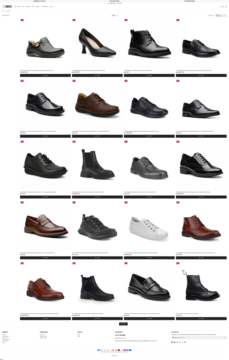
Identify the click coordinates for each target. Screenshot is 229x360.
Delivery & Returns (43, 336)
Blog (51, 6)
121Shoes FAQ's (5, 336)
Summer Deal (45, 6)
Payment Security (43, 337)
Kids (33, 6)
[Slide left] (44, 67)
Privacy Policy (5, 341)
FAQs (3, 342)
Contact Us (42, 334)
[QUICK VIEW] (45, 46)
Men (23, 6)
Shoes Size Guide (5, 339)
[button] (23, 7)
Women (28, 6)
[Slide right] (47, 67)
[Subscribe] (225, 337)
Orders (79, 334)
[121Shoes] (7, 7)
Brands (37, 6)
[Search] (221, 6)
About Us (4, 334)
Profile (79, 336)
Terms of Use (5, 337)
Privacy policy (215, 357)
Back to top (114, 355)
